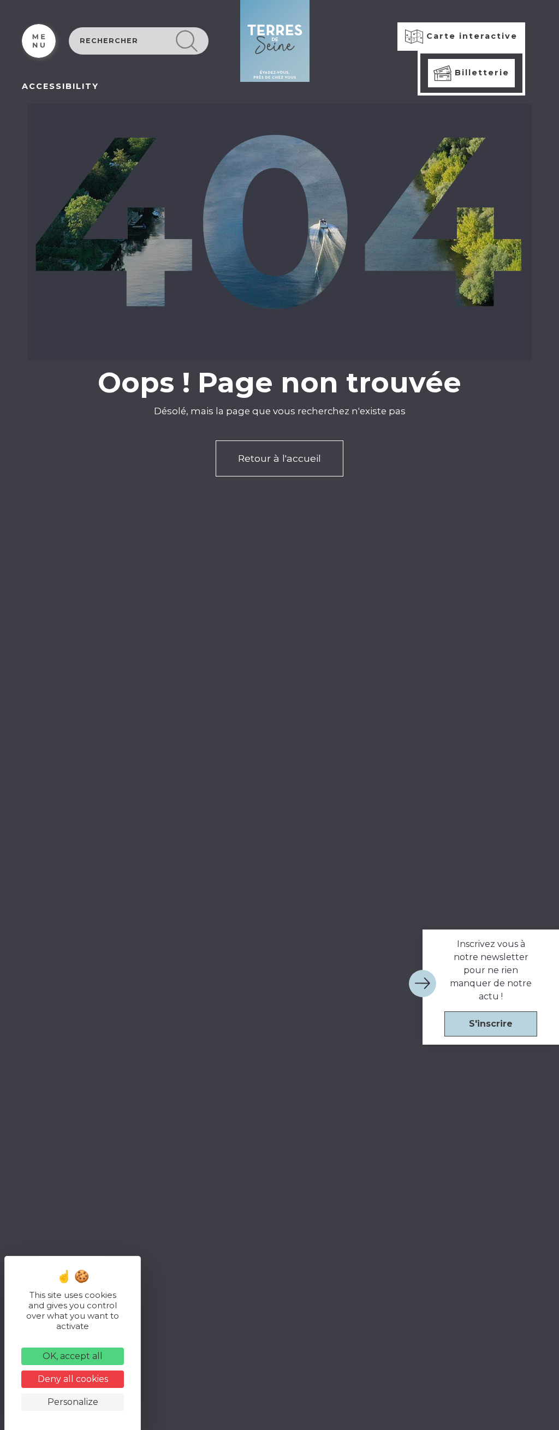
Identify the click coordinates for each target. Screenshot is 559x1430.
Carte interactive (470, 36)
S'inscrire (491, 1023)
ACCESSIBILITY (60, 86)
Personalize (72, 1402)
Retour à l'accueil (279, 458)
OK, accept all (73, 1356)
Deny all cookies (73, 1379)
